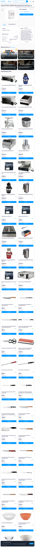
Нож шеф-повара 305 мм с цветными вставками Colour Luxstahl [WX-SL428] (8, 414)
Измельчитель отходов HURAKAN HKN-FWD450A (25, 86)
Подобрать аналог (26, 11)
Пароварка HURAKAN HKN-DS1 (23, 150)
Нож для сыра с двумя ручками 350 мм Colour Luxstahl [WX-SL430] (25, 327)
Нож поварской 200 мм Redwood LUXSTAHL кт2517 (7, 305)
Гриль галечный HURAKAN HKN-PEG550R (25, 128)
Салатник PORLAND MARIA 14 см (7, 522)
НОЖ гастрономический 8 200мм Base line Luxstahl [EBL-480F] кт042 (9, 327)
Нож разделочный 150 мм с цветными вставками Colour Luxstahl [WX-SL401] (25, 392)
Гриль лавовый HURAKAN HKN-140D (8, 238)
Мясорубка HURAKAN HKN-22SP (7, 128)
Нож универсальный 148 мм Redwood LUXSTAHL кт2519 (25, 458)
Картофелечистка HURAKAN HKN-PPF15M (25, 194)
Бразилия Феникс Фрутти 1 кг (23, 216)
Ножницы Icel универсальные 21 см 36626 (9, 348)
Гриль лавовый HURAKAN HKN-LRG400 (25, 107)
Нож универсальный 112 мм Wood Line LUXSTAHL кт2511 (8, 458)
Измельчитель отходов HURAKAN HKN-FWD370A (8, 195)
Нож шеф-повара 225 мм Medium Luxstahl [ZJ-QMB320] (25, 501)
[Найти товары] (27, 1)
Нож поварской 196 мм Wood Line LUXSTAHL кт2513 (24, 436)
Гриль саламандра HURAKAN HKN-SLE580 (9, 107)
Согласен (31, 543)
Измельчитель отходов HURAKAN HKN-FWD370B (8, 260)
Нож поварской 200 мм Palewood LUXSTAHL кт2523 (24, 414)
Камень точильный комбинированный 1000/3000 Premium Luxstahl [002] (25, 349)
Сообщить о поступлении (26, 14)
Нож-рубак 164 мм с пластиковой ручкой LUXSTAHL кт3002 (9, 436)
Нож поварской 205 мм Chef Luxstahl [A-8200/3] (9, 480)
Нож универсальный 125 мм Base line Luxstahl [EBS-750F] (24, 305)
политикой (12, 544)
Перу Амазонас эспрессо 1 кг (7, 216)
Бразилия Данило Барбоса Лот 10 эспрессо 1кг (9, 282)
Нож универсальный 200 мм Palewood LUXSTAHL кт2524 (8, 501)
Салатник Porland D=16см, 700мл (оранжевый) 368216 (24, 523)
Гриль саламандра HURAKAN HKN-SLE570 (9, 85)
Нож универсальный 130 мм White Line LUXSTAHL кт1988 (25, 480)
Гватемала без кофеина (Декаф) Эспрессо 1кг (9, 173)
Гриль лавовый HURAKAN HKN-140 (8, 150)
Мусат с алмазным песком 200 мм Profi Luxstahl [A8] (8, 392)
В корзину (9, 92)
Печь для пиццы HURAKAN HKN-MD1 (24, 281)
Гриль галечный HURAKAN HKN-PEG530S (25, 238)
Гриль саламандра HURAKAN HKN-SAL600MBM (24, 173)
